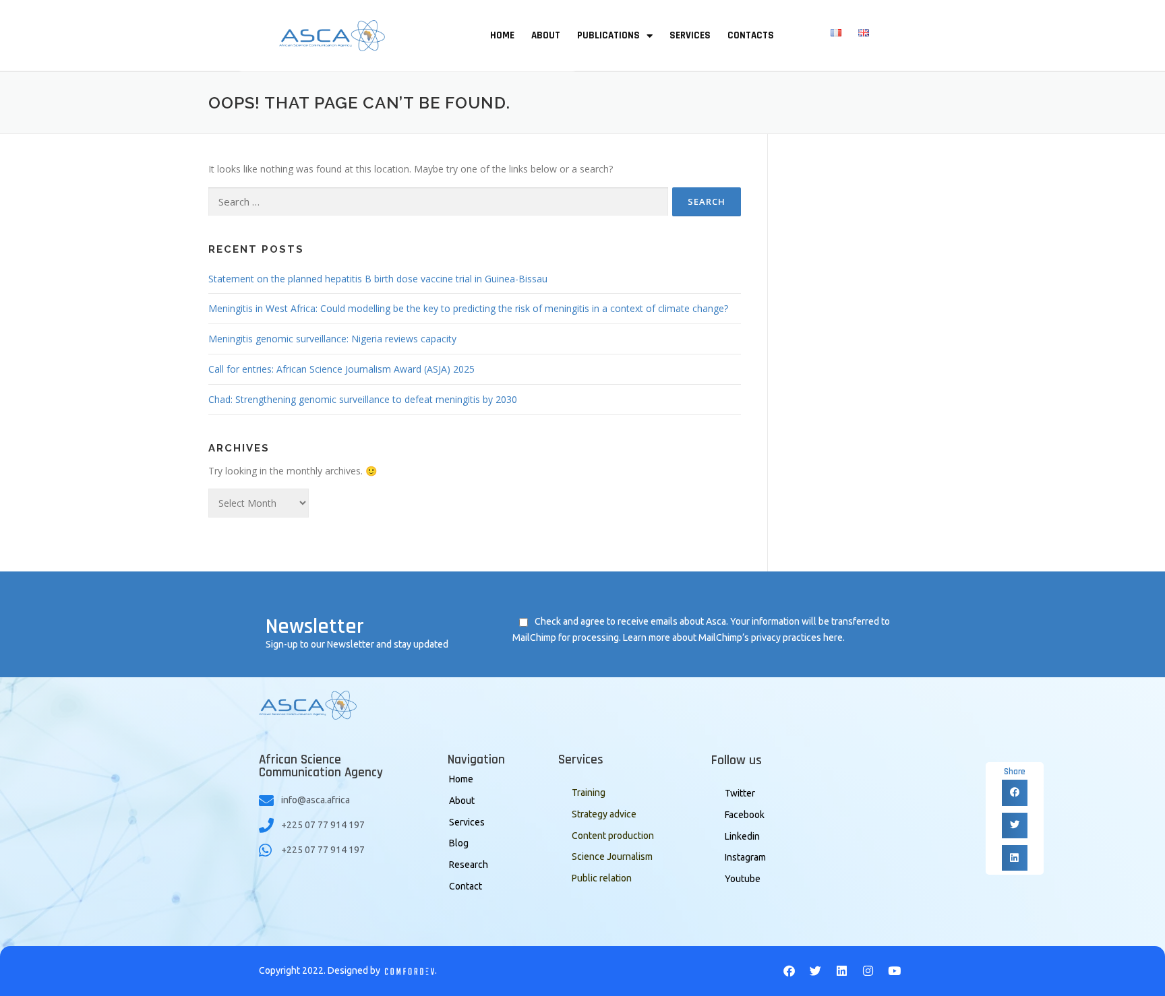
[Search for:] (438, 201)
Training (588, 792)
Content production (613, 835)
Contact (465, 886)
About (462, 800)
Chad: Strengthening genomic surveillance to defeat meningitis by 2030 (362, 399)
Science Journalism (612, 856)
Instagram (745, 857)
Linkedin (742, 836)
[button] (1014, 792)
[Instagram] (868, 971)
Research (468, 864)
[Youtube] (894, 971)
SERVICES (690, 35)
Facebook (745, 814)
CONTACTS (750, 35)
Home (461, 779)
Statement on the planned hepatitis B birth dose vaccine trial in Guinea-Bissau (377, 278)
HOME (502, 35)
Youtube (742, 878)
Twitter (740, 793)
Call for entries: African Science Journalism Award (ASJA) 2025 (341, 369)
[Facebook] (789, 971)
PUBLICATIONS (608, 35)
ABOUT (545, 35)
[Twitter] (815, 971)
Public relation (602, 878)
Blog (459, 843)
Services (467, 822)
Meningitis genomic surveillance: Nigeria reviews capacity (332, 338)
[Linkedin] (842, 971)
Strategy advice (604, 814)
